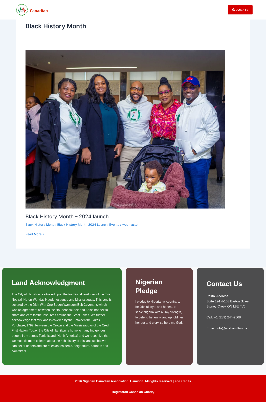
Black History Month (40, 224)
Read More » (35, 234)
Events (164, 9)
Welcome (95, 9)
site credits (182, 381)
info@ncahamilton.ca (232, 328)
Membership (141, 9)
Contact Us (213, 9)
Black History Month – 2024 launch (67, 216)
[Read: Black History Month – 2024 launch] (125, 129)
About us (117, 9)
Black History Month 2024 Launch (82, 224)
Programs (184, 9)
